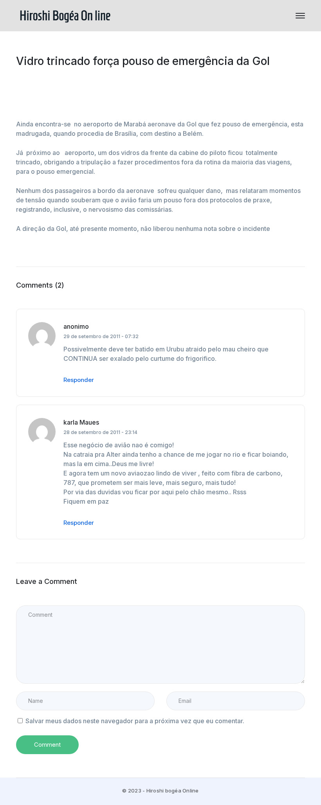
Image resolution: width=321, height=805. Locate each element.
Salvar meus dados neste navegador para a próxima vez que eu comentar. (134, 721)
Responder (78, 380)
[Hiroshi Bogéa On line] (65, 15)
